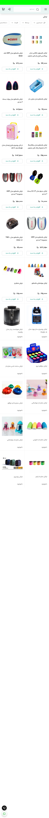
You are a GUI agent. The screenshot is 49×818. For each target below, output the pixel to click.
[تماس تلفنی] (4, 808)
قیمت (16, 23)
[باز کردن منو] (45, 9)
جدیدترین (39, 23)
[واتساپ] (4, 813)
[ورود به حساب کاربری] (10, 9)
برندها (27, 23)
